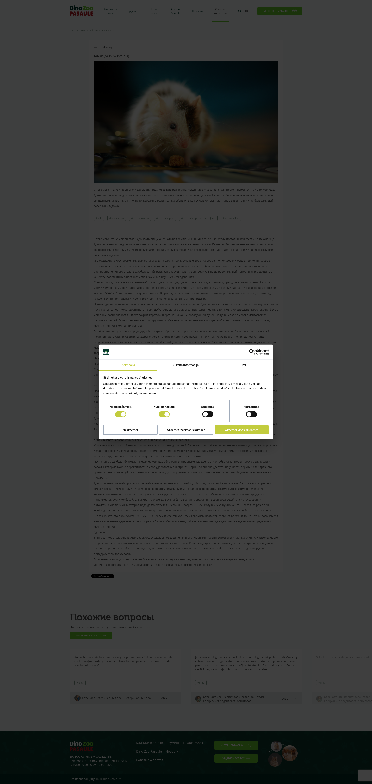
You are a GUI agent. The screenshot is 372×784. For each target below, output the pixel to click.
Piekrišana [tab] (128, 365)
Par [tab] (244, 365)
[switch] (164, 414)
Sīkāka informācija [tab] (186, 365)
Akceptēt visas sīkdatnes (241, 429)
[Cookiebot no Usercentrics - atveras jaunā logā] (252, 352)
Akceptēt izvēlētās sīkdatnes (186, 429)
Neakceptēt (130, 429)
